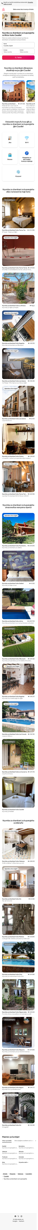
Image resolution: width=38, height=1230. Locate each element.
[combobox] (18, 46)
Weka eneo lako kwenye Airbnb (23, 9)
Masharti (21, 1221)
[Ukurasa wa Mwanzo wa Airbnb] (3, 9)
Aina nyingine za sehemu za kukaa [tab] (24, 1140)
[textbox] (10, 52)
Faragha (15, 1221)
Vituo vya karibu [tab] (7, 1140)
